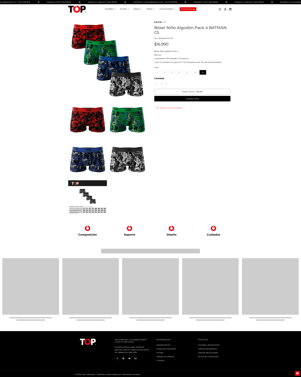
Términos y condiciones (208, 356)
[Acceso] (225, 9)
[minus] (156, 83)
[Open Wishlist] (297, 373)
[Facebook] (117, 358)
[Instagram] (123, 358)
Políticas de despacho (207, 349)
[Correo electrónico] (135, 358)
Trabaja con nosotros (165, 356)
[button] (192, 91)
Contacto (160, 360)
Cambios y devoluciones (208, 345)
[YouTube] (129, 358)
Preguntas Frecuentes (166, 349)
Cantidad (159, 78)
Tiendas (159, 353)
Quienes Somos (163, 345)
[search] (219, 9)
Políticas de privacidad (208, 353)
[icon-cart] (230, 9)
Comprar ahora (192, 99)
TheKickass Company (130, 374)
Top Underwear (89, 374)
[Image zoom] (107, 60)
